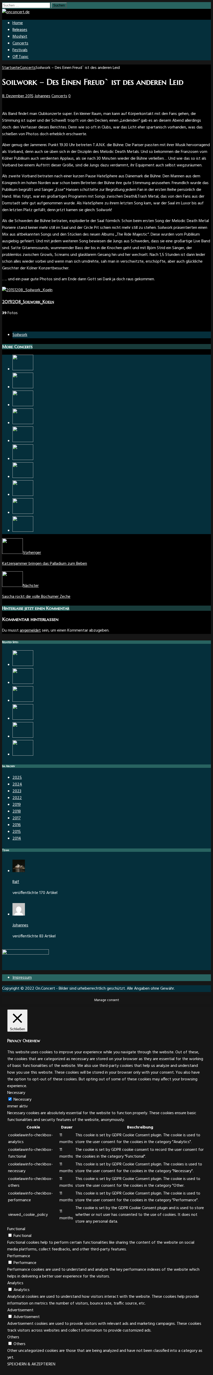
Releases (19, 30)
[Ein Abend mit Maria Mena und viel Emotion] (22, 700)
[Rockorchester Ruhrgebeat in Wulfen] (22, 512)
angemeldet (30, 630)
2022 (17, 798)
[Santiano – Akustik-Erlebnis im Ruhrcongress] (22, 736)
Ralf (15, 882)
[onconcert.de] (16, 12)
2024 (17, 784)
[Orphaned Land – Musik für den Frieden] (22, 682)
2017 (16, 818)
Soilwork (19, 335)
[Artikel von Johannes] (18, 914)
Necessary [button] (16, 1092)
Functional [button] (16, 1229)
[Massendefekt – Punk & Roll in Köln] (22, 387)
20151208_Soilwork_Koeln (28, 301)
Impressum (22, 977)
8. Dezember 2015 (18, 96)
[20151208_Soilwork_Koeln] (27, 290)
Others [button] (13, 1337)
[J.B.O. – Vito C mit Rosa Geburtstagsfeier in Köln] (22, 718)
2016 (16, 825)
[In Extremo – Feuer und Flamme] (22, 477)
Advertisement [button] (20, 1310)
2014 (16, 838)
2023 (16, 791)
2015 (16, 831)
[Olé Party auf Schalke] (22, 664)
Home (17, 23)
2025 (17, 777)
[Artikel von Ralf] (18, 871)
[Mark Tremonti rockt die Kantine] (22, 441)
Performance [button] (18, 1256)
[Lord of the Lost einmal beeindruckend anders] (22, 459)
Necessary (22, 1099)
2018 (16, 811)
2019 (16, 804)
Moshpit (19, 36)
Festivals (20, 50)
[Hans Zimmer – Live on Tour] (22, 494)
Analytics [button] (15, 1283)
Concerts (20, 43)
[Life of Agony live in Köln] (22, 405)
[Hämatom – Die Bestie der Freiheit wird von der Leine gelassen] (22, 530)
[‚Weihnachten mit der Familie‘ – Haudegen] (22, 369)
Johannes (42, 96)
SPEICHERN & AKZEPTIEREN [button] (31, 1364)
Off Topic (20, 57)
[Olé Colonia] (22, 754)
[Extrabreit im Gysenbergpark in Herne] (22, 423)
